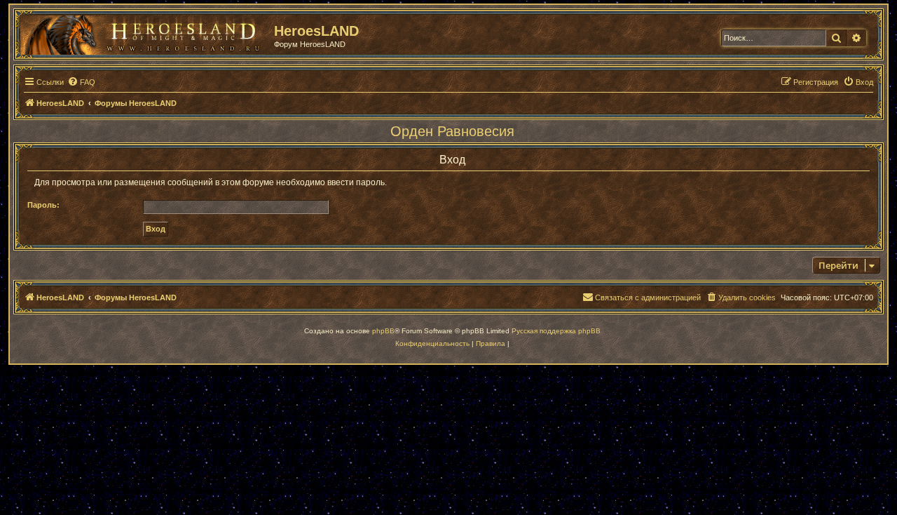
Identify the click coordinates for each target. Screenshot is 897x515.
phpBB (383, 331)
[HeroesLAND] (143, 32)
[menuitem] (81, 82)
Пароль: (43, 205)
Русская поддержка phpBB (556, 331)
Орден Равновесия (452, 131)
